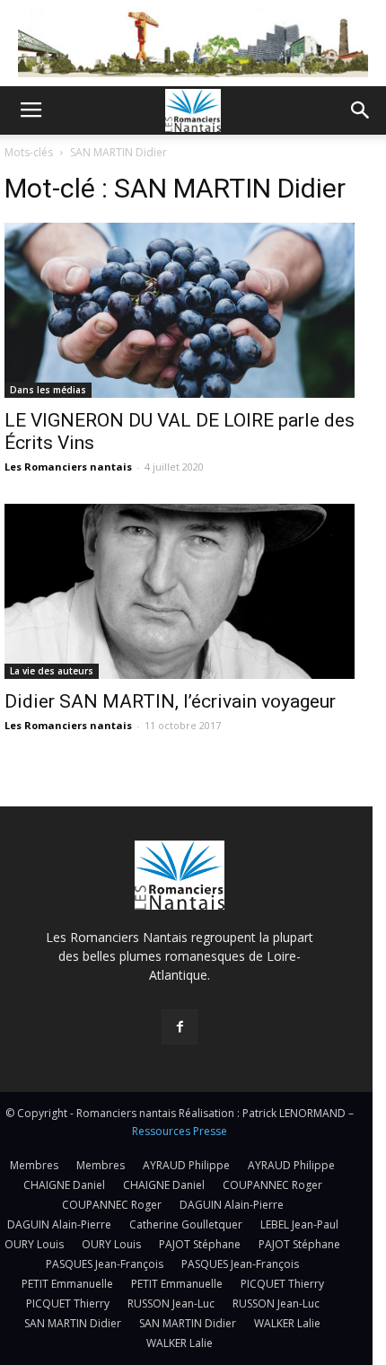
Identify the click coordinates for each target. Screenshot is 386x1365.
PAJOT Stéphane (200, 1244)
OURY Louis (34, 1244)
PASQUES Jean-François (104, 1264)
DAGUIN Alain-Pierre (232, 1204)
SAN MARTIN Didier (72, 1323)
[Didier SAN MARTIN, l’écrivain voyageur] (179, 591)
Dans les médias (48, 389)
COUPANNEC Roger (272, 1185)
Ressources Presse (179, 1131)
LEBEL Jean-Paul (299, 1224)
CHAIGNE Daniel (64, 1185)
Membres (34, 1165)
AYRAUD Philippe (186, 1165)
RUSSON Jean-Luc (171, 1303)
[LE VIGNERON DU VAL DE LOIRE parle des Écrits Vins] (179, 310)
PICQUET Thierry (282, 1283)
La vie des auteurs (51, 671)
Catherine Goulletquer (185, 1224)
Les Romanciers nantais (68, 466)
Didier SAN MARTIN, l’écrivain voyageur (170, 701)
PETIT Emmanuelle (67, 1283)
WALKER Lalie (287, 1323)
